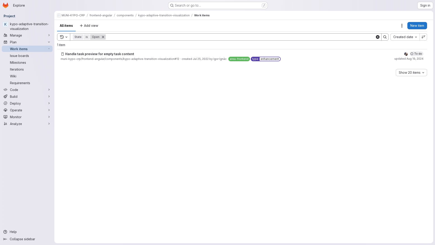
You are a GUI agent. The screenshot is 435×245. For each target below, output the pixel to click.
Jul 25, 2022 (201, 59)
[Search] (385, 37)
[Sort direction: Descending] (423, 37)
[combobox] (405, 37)
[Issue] (62, 54)
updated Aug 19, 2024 (408, 58)
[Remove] (103, 37)
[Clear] (377, 37)
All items (66, 25)
